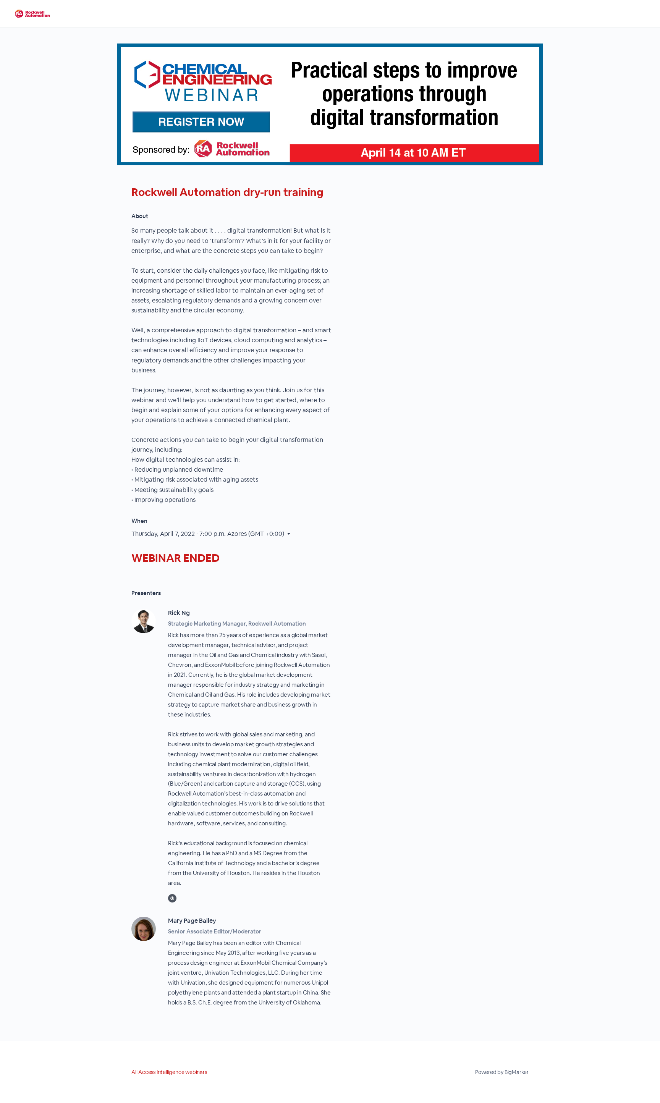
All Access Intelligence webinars (169, 1072)
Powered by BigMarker (502, 1072)
